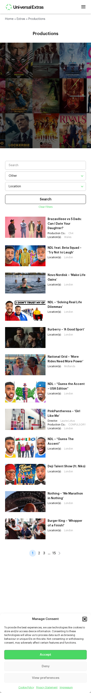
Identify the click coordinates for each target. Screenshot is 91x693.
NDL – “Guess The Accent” (61, 441)
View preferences (45, 677)
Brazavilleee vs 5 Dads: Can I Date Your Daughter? (65, 224)
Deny (46, 666)
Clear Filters (45, 207)
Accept (45, 654)
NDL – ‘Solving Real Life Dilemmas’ (65, 304)
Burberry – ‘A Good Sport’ (66, 329)
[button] (85, 619)
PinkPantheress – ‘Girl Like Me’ (64, 413)
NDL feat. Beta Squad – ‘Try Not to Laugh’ (64, 250)
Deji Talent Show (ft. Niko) (66, 466)
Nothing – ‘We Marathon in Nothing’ (65, 496)
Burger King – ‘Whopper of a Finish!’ (65, 523)
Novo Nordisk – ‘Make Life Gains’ (66, 277)
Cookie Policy (26, 687)
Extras (21, 19)
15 (54, 553)
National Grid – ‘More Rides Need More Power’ (65, 359)
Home (9, 19)
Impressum (66, 687)
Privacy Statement (47, 687)
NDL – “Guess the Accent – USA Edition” (66, 386)
